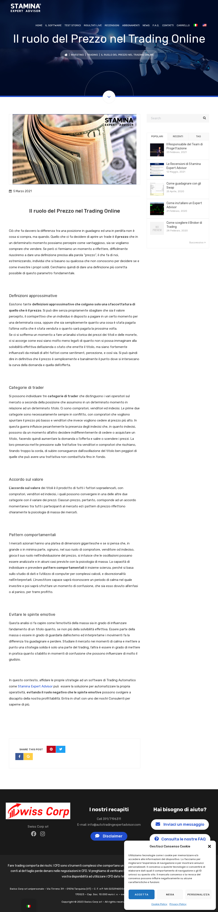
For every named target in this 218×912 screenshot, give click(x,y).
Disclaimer (112, 836)
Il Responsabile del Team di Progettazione (184, 146)
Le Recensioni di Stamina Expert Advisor (183, 166)
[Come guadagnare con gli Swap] (157, 189)
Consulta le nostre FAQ (183, 839)
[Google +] (28, 756)
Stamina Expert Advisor (35, 686)
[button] (209, 846)
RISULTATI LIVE (93, 25)
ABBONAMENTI (131, 25)
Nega (170, 894)
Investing (77, 54)
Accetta (141, 894)
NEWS (146, 25)
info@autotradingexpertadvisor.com (114, 825)
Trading (92, 54)
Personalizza (198, 894)
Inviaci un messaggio (183, 824)
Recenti (178, 136)
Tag (198, 136)
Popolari (157, 136)
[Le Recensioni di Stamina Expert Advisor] (157, 170)
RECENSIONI (112, 25)
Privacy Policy (177, 904)
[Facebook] (19, 756)
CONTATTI (168, 25)
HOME (39, 25)
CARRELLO (183, 25)
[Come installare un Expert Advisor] (157, 209)
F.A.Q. (156, 25)
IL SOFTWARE (53, 25)
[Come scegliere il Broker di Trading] (157, 229)
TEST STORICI (73, 25)
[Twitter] (61, 749)
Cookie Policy (159, 904)
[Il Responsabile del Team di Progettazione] (157, 150)
